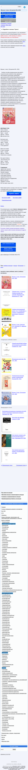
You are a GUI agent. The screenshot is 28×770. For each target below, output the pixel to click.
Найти (2, 739)
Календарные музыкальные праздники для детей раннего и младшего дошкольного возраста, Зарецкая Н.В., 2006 (14, 413)
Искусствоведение (6, 540)
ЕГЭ (2, 513)
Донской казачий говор (7, 635)
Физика (4, 530)
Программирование (7, 708)
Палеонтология (6, 576)
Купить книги (14, 193)
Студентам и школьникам (8, 583)
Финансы (4, 659)
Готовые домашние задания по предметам (11, 509)
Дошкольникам (6, 522)
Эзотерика (4, 669)
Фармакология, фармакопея (9, 676)
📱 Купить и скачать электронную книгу (8, 16)
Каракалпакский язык (7, 649)
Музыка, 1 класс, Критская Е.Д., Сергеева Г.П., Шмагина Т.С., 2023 (19, 326)
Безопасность (5, 727)
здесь (23, 41)
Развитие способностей (8, 705)
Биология (4, 535)
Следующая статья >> (21, 465)
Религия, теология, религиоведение (11, 573)
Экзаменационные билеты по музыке (11, 498)
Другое (3, 737)
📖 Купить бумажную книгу (8, 13)
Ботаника (4, 550)
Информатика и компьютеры (9, 532)
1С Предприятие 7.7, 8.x (8, 717)
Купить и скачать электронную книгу (8, 249)
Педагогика (5, 545)
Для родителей (6, 586)
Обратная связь (5, 741)
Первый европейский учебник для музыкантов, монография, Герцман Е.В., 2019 (19, 345)
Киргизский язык (6, 645)
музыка (15, 265)
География (5, 578)
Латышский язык (6, 625)
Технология (5, 542)
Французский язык (6, 596)
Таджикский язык (6, 651)
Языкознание (5, 642)
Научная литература (7, 588)
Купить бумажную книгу (8, 243)
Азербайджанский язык (8, 617)
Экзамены (3, 515)
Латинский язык (6, 603)
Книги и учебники (5, 520)
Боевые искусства (6, 730)
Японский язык (6, 634)
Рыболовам (5, 722)
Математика (5, 525)
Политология (5, 537)
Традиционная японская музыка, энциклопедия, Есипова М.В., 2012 (18, 377)
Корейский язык (6, 613)
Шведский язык (6, 632)
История (4, 557)
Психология (5, 561)
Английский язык (6, 595)
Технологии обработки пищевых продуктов (12, 690)
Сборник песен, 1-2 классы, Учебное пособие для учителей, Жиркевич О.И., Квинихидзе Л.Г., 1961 (18, 294)
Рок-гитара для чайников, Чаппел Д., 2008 (18, 418)
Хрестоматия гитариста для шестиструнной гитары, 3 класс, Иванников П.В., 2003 (19, 437)
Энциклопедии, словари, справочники (10, 733)
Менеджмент (5, 654)
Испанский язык (6, 598)
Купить (2, 206)
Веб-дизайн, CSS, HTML (8, 718)
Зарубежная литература (8, 581)
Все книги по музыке (6, 492)
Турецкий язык (5, 620)
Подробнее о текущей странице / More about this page (6, 25)
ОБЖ (3, 556)
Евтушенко (20, 265)
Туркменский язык (6, 647)
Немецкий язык (6, 600)
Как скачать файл (6, 197)
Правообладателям (6, 200)
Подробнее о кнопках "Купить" (11, 29)
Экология (4, 571)
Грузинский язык (6, 644)
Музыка (4, 569)
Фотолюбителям (6, 671)
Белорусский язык (6, 606)
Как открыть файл (17, 197)
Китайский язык (6, 639)
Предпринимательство (7, 664)
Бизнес (4, 662)
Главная (3, 507)
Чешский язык (5, 630)
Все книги (3, 735)
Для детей (4, 539)
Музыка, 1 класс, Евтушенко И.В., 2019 (19, 277)
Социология (5, 544)
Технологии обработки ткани (9, 688)
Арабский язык (5, 618)
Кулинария (4, 729)
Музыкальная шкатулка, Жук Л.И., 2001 (19, 360)
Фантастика (5, 715)
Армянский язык (6, 608)
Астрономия (5, 566)
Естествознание (6, 579)
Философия (5, 562)
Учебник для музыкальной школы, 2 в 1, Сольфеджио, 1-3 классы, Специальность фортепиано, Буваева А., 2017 (19, 312)
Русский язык (5, 527)
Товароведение (6, 666)
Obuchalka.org (7, 766)
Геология (4, 695)
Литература (5, 528)
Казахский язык (6, 622)
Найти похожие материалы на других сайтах (8, 20)
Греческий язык (6, 623)
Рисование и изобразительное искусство (12, 589)
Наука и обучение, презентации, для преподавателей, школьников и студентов (11, 518)
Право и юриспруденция (8, 564)
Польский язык (5, 627)
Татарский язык (6, 610)
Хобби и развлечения (7, 673)
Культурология (5, 584)
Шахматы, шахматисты (7, 707)
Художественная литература (9, 552)
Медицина (4, 710)
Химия (3, 534)
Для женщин (5, 701)
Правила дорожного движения (9, 547)
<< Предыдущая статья (6, 465)
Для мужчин (5, 720)
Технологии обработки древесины (10, 691)
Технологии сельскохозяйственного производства (14, 693)
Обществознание (6, 574)
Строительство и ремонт (8, 686)
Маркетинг (4, 656)
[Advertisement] (10, 59)
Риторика (4, 554)
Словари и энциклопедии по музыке (11, 496)
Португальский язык (7, 628)
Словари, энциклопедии (8, 725)
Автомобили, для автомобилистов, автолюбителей (14, 679)
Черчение (4, 559)
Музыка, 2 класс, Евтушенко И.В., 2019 (19, 393)
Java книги (4, 698)
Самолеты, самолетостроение (9, 681)
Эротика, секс (5, 723)
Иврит (3, 637)
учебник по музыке (8, 265)
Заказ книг (4, 696)
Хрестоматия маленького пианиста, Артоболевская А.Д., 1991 (18, 451)
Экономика (5, 657)
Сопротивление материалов (9, 591)
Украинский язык (6, 605)
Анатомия (4, 549)
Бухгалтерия (5, 661)
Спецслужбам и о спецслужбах (9, 712)
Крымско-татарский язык (8, 615)
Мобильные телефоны (7, 684)
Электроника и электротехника (9, 674)
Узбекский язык (6, 612)
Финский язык (5, 640)
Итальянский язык (6, 601)
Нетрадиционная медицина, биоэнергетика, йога (14, 713)
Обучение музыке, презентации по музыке (12, 494)
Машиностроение (6, 700)
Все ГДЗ (3, 511)
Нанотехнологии (6, 678)
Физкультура (5, 567)
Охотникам (5, 683)
